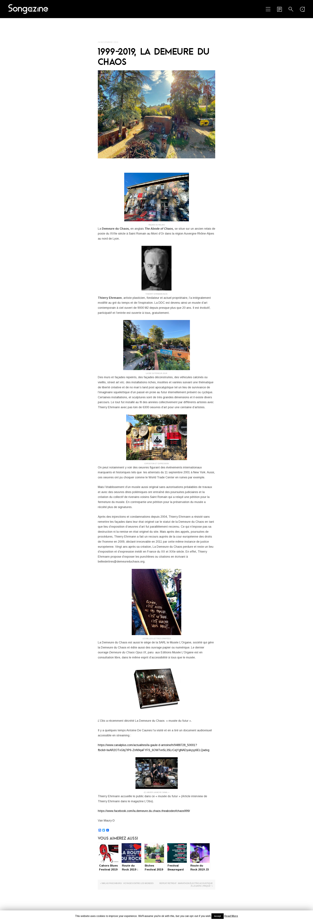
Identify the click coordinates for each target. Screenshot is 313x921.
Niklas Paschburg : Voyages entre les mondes (128, 883)
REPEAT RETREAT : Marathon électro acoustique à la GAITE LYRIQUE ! (186, 884)
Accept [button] (217, 916)
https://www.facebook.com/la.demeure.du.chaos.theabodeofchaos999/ (144, 811)
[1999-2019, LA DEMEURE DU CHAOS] (156, 114)
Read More (231, 916)
